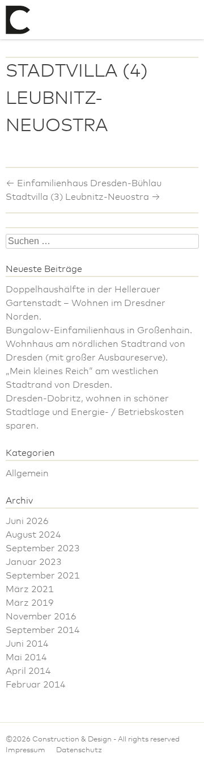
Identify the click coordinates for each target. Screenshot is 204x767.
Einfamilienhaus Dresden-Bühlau (84, 183)
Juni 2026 (27, 521)
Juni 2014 (27, 643)
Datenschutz (79, 750)
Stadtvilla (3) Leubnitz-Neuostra (83, 197)
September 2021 (43, 575)
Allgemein (27, 473)
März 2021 (30, 589)
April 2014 (28, 671)
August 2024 (33, 534)
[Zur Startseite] (18, 20)
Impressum (25, 750)
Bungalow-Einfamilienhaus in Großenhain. (99, 330)
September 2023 (43, 548)
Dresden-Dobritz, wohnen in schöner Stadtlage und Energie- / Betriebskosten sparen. (95, 412)
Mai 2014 (26, 657)
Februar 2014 (36, 684)
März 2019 (30, 602)
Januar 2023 (34, 562)
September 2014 (43, 630)
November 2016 (41, 616)
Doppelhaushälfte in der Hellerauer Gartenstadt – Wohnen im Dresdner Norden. (85, 303)
